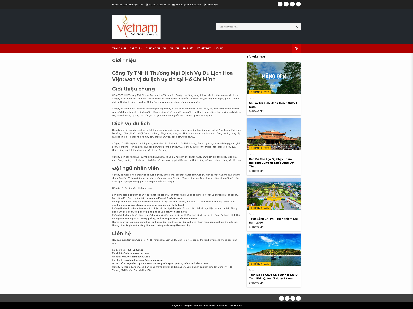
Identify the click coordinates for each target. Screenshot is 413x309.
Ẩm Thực (188, 48)
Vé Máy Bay (204, 48)
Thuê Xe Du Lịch (156, 48)
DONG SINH (258, 111)
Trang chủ (119, 48)
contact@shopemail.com (188, 4)
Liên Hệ (218, 48)
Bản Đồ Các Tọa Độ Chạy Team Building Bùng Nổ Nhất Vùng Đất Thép (271, 163)
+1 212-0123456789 (159, 4)
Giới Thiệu (136, 48)
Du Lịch (174, 48)
